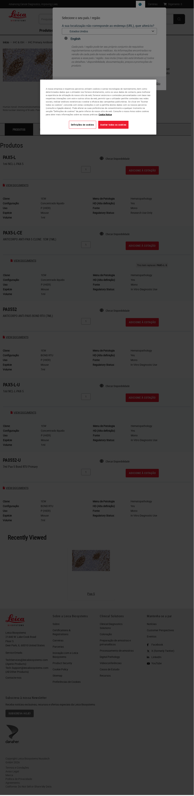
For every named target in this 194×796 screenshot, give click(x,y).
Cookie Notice (105, 114)
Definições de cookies (82, 124)
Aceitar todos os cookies (113, 124)
